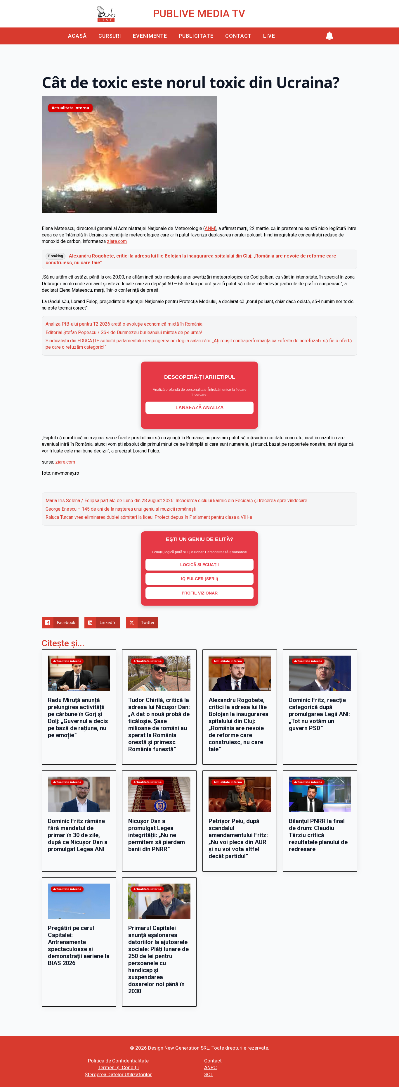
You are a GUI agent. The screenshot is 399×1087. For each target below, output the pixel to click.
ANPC (210, 1067)
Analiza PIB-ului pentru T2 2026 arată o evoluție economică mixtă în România (124, 324)
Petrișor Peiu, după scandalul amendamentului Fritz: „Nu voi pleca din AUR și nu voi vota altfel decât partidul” (238, 839)
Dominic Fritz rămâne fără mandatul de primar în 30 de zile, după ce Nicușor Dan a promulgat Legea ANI (77, 835)
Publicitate (196, 36)
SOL (208, 1074)
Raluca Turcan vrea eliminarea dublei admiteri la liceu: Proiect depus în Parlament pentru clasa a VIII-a (149, 517)
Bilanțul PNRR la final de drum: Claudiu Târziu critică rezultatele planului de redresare (318, 835)
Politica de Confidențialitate (118, 1061)
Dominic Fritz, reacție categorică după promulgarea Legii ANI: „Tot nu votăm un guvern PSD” (319, 714)
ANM (210, 228)
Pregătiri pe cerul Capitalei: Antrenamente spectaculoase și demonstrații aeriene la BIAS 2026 (79, 945)
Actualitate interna (70, 107)
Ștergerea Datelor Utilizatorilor (118, 1074)
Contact (238, 36)
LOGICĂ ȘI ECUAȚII (199, 564)
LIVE (269, 36)
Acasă (77, 36)
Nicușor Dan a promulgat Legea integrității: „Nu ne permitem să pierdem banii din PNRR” (156, 835)
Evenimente (150, 36)
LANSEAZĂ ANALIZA (200, 407)
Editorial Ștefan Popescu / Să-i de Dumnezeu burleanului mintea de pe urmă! (124, 332)
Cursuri (109, 36)
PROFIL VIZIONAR (200, 593)
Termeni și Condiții (118, 1067)
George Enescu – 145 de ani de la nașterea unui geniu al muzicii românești (121, 509)
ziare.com (117, 241)
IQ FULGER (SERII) (199, 578)
